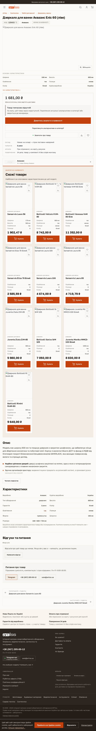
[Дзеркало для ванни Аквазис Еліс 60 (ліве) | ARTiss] (48, 48)
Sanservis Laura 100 (46, 278)
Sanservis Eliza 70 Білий (18, 278)
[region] (48, 48)
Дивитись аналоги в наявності (48, 120)
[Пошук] (80, 7)
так (45, 511)
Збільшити (86, 67)
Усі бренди (59, 651)
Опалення (83, 697)
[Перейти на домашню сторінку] (42, 7)
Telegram (11, 577)
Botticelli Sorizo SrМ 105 (46, 340)
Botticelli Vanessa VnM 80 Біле (76, 215)
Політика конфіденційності (14, 682)
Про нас (6, 675)
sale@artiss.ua (48, 577)
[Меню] (4, 7)
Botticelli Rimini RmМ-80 (15, 404)
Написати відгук (13, 555)
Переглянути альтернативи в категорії (48, 128)
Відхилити (71, 725)
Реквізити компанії (10, 686)
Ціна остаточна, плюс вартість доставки (20, 102)
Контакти (59, 648)
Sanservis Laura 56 (16, 214)
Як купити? (59, 637)
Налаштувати (86, 725)
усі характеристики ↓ (11, 90)
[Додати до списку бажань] (88, 135)
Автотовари (17, 697)
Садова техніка (9, 702)
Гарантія (58, 644)
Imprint (5, 689)
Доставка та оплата (63, 641)
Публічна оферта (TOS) (12, 679)
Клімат (74, 697)
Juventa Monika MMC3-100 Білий (77, 340)
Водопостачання (50, 697)
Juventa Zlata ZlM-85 (17, 339)
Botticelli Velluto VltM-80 (48, 215)
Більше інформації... (16, 728)
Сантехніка (21, 702)
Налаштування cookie (11, 716)
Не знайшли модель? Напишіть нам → (18, 665)
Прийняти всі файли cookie (49, 725)
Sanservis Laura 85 (75, 278)
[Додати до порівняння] (82, 135)
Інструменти (64, 697)
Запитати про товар (43, 135)
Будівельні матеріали (32, 697)
